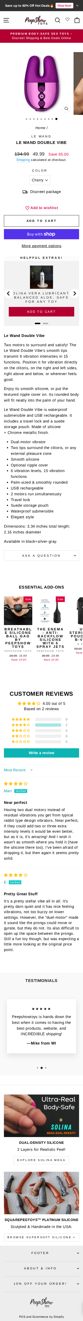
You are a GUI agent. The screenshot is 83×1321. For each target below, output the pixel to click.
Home (41, 128)
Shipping (23, 160)
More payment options (41, 246)
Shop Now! (64, 5)
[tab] (37, 323)
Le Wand (41, 136)
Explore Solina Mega (41, 1160)
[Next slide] (74, 293)
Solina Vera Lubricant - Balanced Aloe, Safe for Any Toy (41, 297)
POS (22, 1316)
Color (39, 170)
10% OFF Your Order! (40, 1283)
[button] (21, 725)
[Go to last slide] (8, 293)
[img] (16, 784)
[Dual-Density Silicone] (41, 1116)
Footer (40, 1253)
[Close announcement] (77, 5)
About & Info (40, 1268)
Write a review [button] (41, 753)
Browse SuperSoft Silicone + (41, 1237)
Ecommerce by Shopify (48, 1316)
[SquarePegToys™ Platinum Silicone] (41, 1193)
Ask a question (41, 555)
